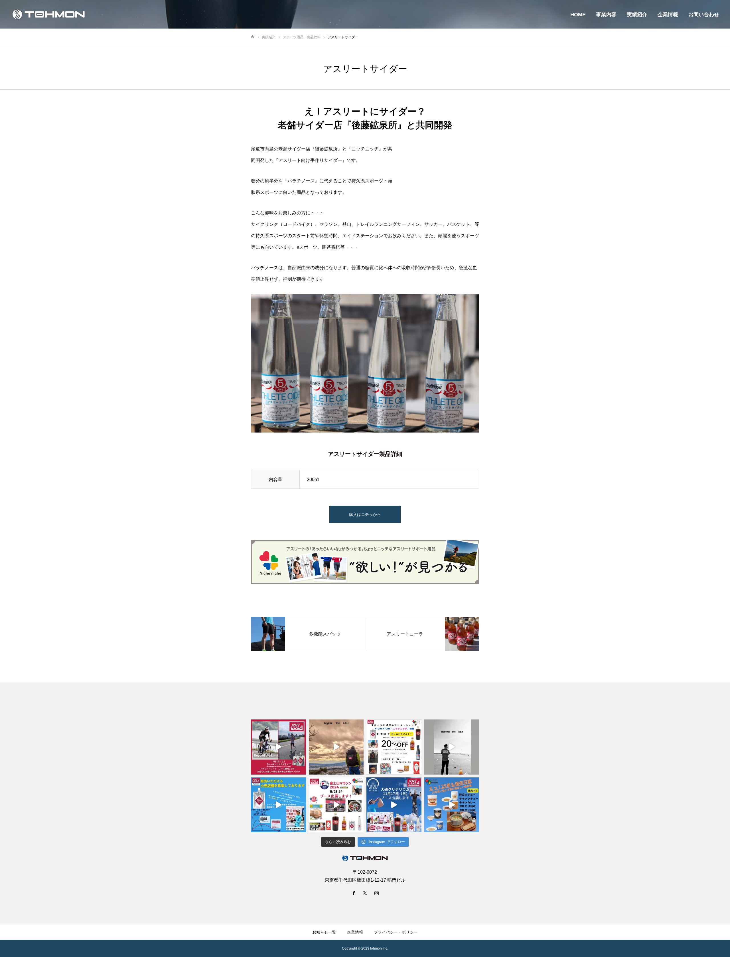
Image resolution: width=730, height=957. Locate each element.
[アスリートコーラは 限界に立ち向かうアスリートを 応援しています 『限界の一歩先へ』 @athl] (451, 747)
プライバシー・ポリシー (396, 932)
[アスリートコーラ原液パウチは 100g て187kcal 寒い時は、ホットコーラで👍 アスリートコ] (336, 747)
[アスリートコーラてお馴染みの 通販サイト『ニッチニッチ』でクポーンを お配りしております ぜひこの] (393, 747)
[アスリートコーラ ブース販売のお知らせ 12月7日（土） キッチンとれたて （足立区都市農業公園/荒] (278, 747)
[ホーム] (252, 37)
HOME (578, 14)
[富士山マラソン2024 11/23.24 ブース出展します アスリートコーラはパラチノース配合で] (336, 805)
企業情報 (668, 14)
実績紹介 (637, 14)
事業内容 (606, 14)
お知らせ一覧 (324, 932)
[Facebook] (353, 893)
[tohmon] (48, 14)
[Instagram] (376, 893)
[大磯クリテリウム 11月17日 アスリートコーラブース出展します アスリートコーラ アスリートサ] (393, 805)
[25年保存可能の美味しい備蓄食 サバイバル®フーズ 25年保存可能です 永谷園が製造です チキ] (451, 805)
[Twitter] (365, 893)
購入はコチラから (365, 514)
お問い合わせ (703, 14)
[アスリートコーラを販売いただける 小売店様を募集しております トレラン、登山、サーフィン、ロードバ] (278, 805)
